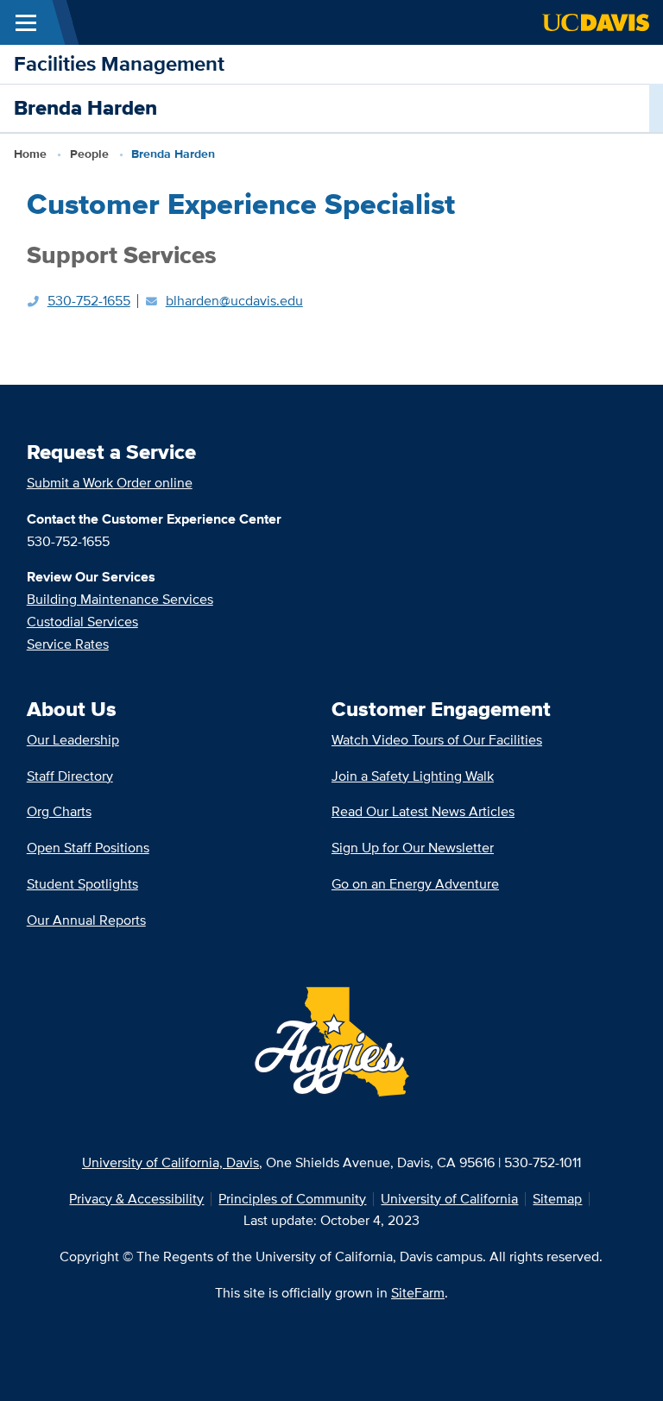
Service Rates (68, 644)
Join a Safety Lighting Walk (413, 776)
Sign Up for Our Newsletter (413, 848)
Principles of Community (292, 1199)
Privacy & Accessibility (136, 1199)
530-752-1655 (88, 301)
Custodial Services (82, 621)
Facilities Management (119, 63)
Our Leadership (73, 740)
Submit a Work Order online (110, 483)
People (89, 153)
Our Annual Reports (86, 920)
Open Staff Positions (88, 848)
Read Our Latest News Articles (423, 811)
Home (30, 153)
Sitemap (557, 1199)
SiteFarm (418, 1293)
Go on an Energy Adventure (415, 884)
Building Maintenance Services (120, 599)
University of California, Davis (170, 1162)
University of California (449, 1199)
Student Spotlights (82, 884)
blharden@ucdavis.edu (234, 301)
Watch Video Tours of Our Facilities (437, 740)
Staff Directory (70, 776)
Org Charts (59, 811)
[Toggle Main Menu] (26, 22)
